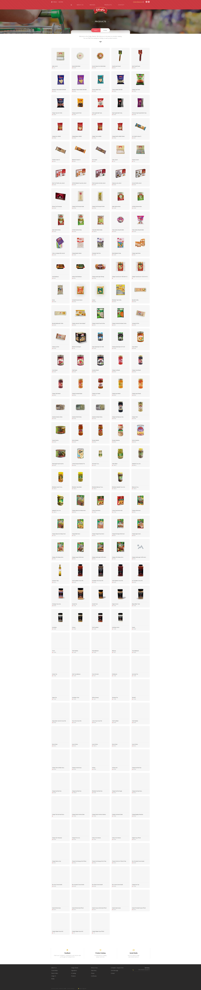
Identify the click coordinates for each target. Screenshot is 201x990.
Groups (105, 30)
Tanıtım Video (54, 973)
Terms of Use (94, 968)
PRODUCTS (108, 5)
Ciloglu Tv (53, 976)
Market (96, 30)
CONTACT (121, 5)
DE (61, 1)
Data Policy (93, 970)
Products (73, 976)
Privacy (92, 973)
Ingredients (74, 970)
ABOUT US (80, 5)
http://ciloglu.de (83, 988)
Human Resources (137, 2)
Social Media (54, 970)
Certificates (94, 976)
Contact (113, 973)
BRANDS (92, 5)
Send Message (114, 970)
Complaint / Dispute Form (117, 968)
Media (52, 978)
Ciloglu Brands (74, 968)
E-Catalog (73, 973)
